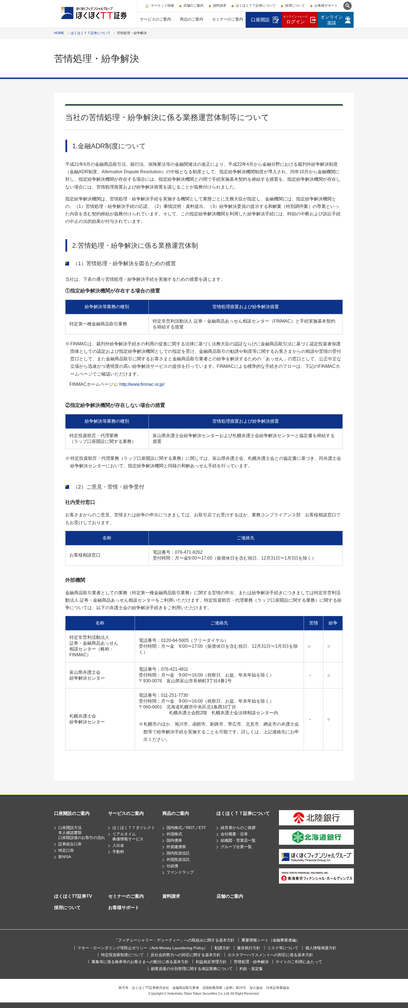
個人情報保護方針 (320, 948)
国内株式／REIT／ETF (186, 827)
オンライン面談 (332, 20)
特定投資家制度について (122, 955)
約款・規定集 (251, 968)
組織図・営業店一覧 (238, 840)
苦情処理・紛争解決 (251, 961)
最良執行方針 (248, 948)
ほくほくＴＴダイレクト (133, 827)
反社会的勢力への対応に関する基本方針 (186, 955)
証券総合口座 (70, 844)
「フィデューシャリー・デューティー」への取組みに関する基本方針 (174, 940)
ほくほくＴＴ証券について (256, 5)
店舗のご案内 (193, 5)
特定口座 (66, 850)
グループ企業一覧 (236, 846)
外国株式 (174, 834)
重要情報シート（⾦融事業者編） (270, 940)
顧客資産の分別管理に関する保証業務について (192, 968)
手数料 (118, 851)
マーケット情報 (162, 5)
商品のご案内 (191, 19)
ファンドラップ (180, 872)
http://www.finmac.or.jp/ (141, 384)
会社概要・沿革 (234, 834)
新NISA (64, 856)
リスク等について (282, 948)
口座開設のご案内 (72, 813)
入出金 (118, 845)
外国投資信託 (178, 859)
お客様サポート (326, 5)
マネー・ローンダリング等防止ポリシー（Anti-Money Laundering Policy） (142, 948)
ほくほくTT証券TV (73, 896)
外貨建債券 (176, 846)
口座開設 (260, 19)
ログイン (295, 19)
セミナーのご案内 (227, 19)
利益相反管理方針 (211, 961)
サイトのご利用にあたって (299, 961)
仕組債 (172, 866)
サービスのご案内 (155, 19)
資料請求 (219, 5)
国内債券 (174, 840)
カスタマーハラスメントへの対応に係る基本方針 (270, 955)
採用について (295, 5)
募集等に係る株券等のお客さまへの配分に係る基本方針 (140, 961)
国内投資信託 (178, 853)
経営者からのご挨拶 (238, 827)
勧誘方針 (222, 948)
